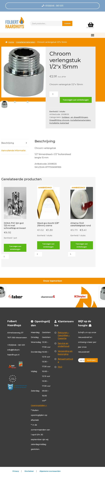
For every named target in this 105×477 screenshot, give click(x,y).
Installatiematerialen (25, 42)
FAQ (60, 367)
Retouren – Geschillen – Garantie (64, 335)
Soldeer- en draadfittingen (75, 117)
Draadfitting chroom (59, 120)
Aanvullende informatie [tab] (13, 150)
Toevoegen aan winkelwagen (76, 99)
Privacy (16, 471)
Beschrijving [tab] (7, 143)
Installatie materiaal (59, 123)
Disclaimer (29, 471)
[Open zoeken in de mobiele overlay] (51, 23)
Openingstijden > (39, 405)
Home (11, 42)
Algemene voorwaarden (50, 471)
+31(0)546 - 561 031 (53, 5)
